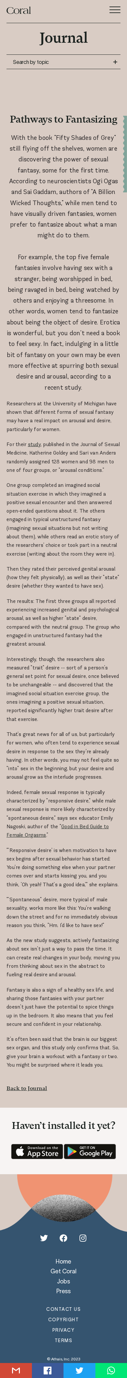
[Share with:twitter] (79, 1370)
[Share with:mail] (16, 1370)
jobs (63, 1281)
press (63, 1291)
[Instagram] (83, 1238)
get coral (63, 1271)
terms (64, 1340)
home (63, 1261)
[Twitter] (44, 1238)
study (34, 444)
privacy (63, 1330)
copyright (63, 1319)
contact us (63, 1309)
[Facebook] (63, 1238)
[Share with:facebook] (48, 1370)
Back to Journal (27, 1088)
